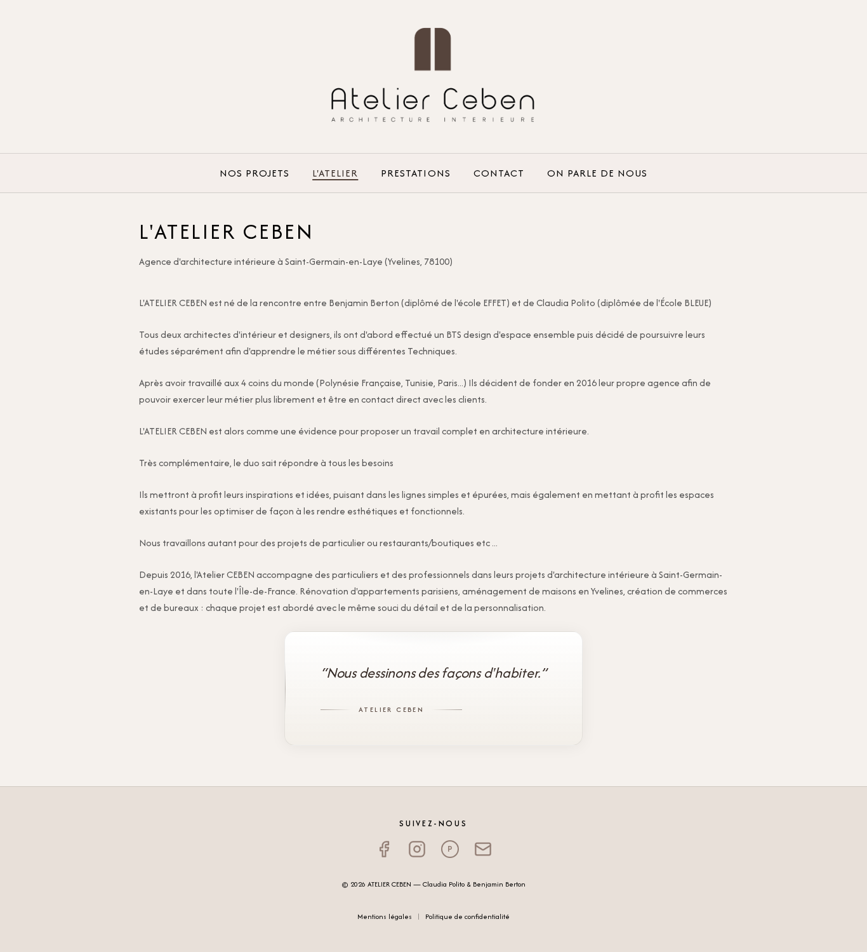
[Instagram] (417, 849)
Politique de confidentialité (467, 916)
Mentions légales (384, 916)
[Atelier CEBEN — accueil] (433, 76)
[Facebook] (384, 849)
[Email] (483, 849)
